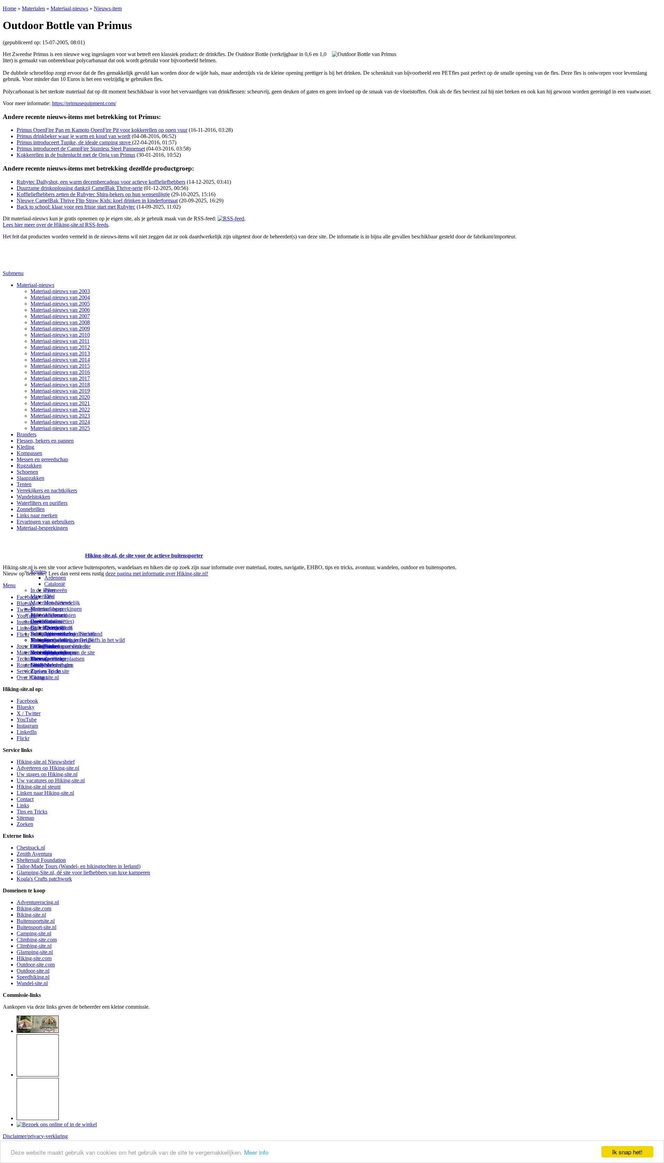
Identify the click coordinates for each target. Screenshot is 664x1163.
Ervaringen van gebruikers (45, 522)
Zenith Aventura (34, 854)
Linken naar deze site (67, 646)
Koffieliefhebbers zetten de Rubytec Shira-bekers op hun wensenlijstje (93, 194)
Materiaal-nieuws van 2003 (60, 291)
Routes (38, 571)
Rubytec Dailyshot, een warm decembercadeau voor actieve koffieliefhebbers (101, 182)
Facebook (27, 597)
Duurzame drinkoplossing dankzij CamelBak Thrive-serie (79, 188)
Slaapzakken (30, 478)
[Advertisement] (43, 547)
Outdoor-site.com (36, 964)
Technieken (29, 659)
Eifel (49, 596)
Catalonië (54, 584)
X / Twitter (28, 713)
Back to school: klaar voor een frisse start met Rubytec (76, 207)
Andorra (53, 615)
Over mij (54, 627)
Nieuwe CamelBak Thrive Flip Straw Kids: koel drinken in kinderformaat (97, 200)
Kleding (25, 447)
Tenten (24, 484)
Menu (9, 585)
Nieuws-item (108, 8)
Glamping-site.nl (35, 952)
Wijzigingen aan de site (69, 652)
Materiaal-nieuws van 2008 (60, 322)
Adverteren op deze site (70, 634)
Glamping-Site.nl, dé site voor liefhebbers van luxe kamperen (83, 872)
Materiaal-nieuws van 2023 (60, 416)
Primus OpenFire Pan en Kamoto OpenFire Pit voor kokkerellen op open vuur (102, 130)
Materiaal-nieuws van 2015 (60, 366)
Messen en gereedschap (42, 459)
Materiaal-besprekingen (42, 528)
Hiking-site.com (34, 958)
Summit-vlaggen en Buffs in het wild (84, 640)
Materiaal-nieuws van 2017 (60, 378)
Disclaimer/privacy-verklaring (35, 1136)
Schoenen (27, 472)
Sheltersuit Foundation (41, 860)
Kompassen (29, 453)
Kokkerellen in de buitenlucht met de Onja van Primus (76, 155)
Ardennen (55, 578)
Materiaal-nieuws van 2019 (60, 391)
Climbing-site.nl (34, 946)
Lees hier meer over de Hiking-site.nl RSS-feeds (55, 225)
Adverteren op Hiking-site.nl (48, 768)
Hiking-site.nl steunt (39, 787)
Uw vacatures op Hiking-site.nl (51, 780)
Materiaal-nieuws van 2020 (60, 397)
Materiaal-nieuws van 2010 (60, 335)
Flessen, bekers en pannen (45, 441)
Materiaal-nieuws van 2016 (60, 372)
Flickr (23, 634)
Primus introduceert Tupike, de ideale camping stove (74, 142)
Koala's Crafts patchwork (44, 879)
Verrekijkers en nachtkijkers (47, 490)
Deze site (40, 621)
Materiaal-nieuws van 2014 (60, 360)
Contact (38, 677)
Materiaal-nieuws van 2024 (60, 422)
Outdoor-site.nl (33, 971)
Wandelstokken (33, 497)
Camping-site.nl (34, 933)
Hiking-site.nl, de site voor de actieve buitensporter (144, 555)
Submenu (13, 273)
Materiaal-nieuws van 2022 (60, 409)
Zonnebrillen (31, 509)
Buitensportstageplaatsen (57, 659)
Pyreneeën (55, 590)
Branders (26, 434)
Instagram (27, 622)
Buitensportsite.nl (36, 921)
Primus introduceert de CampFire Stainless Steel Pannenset (81, 149)
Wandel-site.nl (32, 983)
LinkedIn (27, 732)
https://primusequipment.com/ (84, 103)
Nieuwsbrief (43, 665)
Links (23, 805)
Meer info (256, 1152)
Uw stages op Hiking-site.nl (47, 774)
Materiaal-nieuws (69, 8)
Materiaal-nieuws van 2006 (60, 310)
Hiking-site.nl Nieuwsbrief (46, 762)
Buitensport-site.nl (36, 927)
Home (9, 8)
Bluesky (26, 707)
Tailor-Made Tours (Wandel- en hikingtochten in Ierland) (78, 866)
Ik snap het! (627, 1151)
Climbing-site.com (37, 940)
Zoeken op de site (49, 671)
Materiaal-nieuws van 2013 (60, 353)
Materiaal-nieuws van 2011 (60, 341)
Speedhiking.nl (33, 977)
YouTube (27, 720)
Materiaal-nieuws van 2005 (60, 304)
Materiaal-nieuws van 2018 (60, 385)
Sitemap (39, 659)
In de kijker (42, 590)
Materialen (33, 8)
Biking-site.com (34, 908)
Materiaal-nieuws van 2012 (60, 347)
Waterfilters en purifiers (42, 503)
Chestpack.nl (31, 848)
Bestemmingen (46, 609)
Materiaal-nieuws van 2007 (60, 316)
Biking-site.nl (31, 915)
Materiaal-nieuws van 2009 (60, 328)
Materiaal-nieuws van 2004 (60, 297)
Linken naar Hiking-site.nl (45, 793)
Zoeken (25, 824)
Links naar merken (37, 515)
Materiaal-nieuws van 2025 (60, 428)
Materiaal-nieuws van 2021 (60, 403)
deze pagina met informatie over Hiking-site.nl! (156, 573)
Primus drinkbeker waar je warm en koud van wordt (73, 136)
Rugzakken (29, 466)
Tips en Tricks (32, 812)
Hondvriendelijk (62, 603)
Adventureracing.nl (38, 902)
